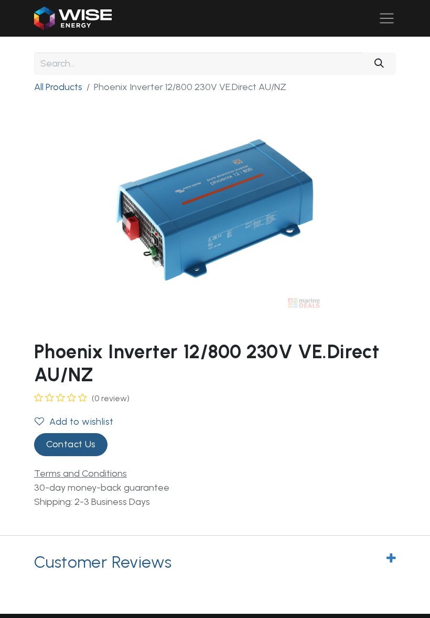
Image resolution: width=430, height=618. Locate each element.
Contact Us (71, 444)
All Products (58, 87)
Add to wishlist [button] (81, 421)
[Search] (379, 63)
